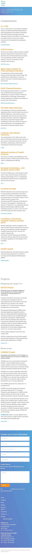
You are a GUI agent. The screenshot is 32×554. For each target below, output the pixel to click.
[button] (29, 3)
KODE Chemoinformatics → (8, 103)
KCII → (3, 243)
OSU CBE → (4, 128)
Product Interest (5, 464)
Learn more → (4, 343)
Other (3, 468)
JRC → (3, 183)
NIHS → (3, 163)
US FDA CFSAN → (6, 45)
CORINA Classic (19, 466)
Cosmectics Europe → (7, 213)
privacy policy (6, 489)
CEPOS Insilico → (6, 64)
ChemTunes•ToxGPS (7, 466)
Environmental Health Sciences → (10, 83)
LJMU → (3, 147)
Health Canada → (5, 260)
